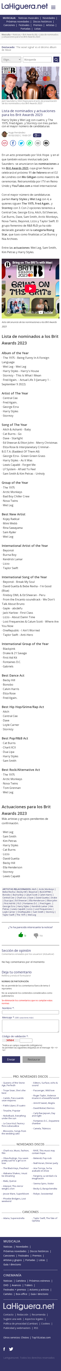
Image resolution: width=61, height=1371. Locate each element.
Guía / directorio (12, 1264)
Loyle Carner (9, 911)
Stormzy (50, 911)
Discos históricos (42, 21)
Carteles (7, 1294)
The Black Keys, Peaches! (16, 1168)
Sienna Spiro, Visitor (43, 1183)
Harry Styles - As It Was (17, 460)
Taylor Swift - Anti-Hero (18, 635)
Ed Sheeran (21, 900)
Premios (37, 25)
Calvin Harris (45, 894)
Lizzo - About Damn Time (19, 617)
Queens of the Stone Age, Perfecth (13, 1084)
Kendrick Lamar (39, 906)
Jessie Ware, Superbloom (16, 1193)
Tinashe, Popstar (11, 1110)
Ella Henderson (37, 900)
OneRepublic (24, 911)
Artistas (50, 25)
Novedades (49, 18)
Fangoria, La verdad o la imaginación (44, 1177)
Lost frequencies (43, 908)
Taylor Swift (8, 914)
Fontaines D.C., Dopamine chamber (45, 1122)
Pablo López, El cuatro (14, 1105)
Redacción (22, 1314)
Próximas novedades (17, 21)
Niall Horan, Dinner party (45, 1163)
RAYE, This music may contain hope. (43, 1152)
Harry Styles (23, 906)
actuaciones (21, 248)
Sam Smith (38, 911)
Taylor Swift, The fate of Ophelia (44, 1219)
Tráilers (28, 1285)
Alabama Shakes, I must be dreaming (14, 1174)
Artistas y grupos (12, 1260)
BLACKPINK (45, 891)
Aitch (34, 889)
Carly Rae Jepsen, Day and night (43, 1114)
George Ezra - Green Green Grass (24, 456)
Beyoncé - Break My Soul (19, 582)
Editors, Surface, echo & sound (45, 1084)
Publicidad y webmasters (16, 1328)
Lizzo (30, 908)
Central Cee (8, 897)
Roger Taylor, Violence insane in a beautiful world (45, 1097)
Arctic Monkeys (46, 889)
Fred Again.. (46, 903)
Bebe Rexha (9, 891)
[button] (53, 7)
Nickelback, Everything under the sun (14, 1117)
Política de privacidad (14, 1323)
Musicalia (6, 34)
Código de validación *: (15, 1036)
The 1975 (21, 914)
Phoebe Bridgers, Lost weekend (14, 1200)
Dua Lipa (8, 900)
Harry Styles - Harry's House (21, 371)
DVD (5, 1285)
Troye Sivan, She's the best (14, 1091)
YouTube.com (21, 186)
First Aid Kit (9, 903)
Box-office (21, 1294)
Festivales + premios (14, 1289)
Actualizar (48, 954)
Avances (16, 1285)
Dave (31, 897)
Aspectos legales (34, 1319)
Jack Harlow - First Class (18, 613)
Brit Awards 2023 (17, 168)
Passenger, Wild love (44, 1090)
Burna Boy (18, 894)
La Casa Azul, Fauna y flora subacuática (13, 1124)
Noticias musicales (28, 18)
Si (25, 935)
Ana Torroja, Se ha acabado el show (42, 1169)
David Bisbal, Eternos (44, 1108)
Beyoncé (33, 891)
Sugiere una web (12, 1319)
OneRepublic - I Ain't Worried (21, 630)
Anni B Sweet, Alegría (44, 1102)
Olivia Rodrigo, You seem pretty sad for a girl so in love (15, 1161)
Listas (37, 28)
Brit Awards (28, 34)
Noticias (17, 34)
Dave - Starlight (13, 438)
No (41, 935)
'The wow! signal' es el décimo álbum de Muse (29, 48)
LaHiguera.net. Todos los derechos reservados (29, 1357)
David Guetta (42, 897)
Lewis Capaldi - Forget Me (19, 465)
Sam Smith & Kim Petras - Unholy (24, 473)
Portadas (25, 28)
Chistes (25, 1337)
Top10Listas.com (41, 1337)
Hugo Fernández (16, 132)
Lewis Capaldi (18, 908)
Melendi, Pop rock (42, 1158)
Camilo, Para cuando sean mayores (13, 1099)
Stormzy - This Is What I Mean (22, 375)
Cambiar (32, 1323)
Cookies (45, 1323)
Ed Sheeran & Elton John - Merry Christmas (30, 443)
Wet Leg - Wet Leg (14, 366)
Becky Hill (22, 891)
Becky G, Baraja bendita (45, 1188)
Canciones (9, 25)
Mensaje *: (17, 1017)
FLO (19, 903)
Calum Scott (31, 894)
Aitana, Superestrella (13, 1218)
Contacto (8, 1314)
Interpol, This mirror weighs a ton (12, 1187)
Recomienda (38, 1314)
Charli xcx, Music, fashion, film (15, 1152)
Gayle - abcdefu (12, 608)
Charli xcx (21, 897)
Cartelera (21, 1280)
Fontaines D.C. (30, 903)
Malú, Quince (9, 1180)
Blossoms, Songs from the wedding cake (14, 1132)
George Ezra (9, 906)
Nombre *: (8, 1008)
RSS (36, 1328)
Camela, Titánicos (42, 1128)
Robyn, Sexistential (43, 1193)
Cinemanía (12, 1275)
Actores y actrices (39, 1289)
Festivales (24, 25)
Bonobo (7, 894)
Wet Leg (32, 914)
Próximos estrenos (39, 1280)
